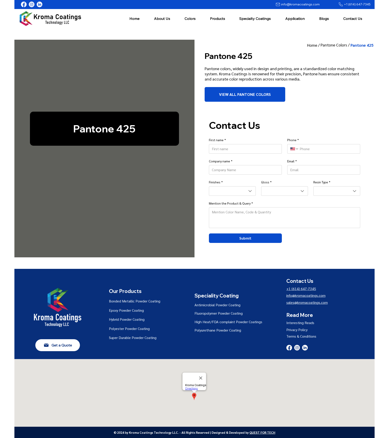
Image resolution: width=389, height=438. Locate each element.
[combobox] (232, 191)
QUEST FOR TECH (262, 432)
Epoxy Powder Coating (126, 310)
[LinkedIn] (39, 4)
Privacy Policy (297, 329)
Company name (220, 161)
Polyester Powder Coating (129, 328)
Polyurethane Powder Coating (217, 330)
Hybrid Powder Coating (127, 319)
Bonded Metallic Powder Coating (134, 301)
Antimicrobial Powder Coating (217, 304)
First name (217, 140)
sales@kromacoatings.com (307, 302)
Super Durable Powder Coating (132, 337)
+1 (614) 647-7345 (301, 288)
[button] (162, 18)
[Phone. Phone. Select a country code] (294, 149)
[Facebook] (24, 4)
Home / (314, 45)
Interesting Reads (300, 322)
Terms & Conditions (301, 336)
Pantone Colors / (336, 44)
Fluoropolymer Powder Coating (218, 313)
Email (292, 161)
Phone (293, 140)
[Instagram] (31, 4)
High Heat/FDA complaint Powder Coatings (228, 321)
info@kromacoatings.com (306, 295)
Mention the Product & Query (231, 203)
